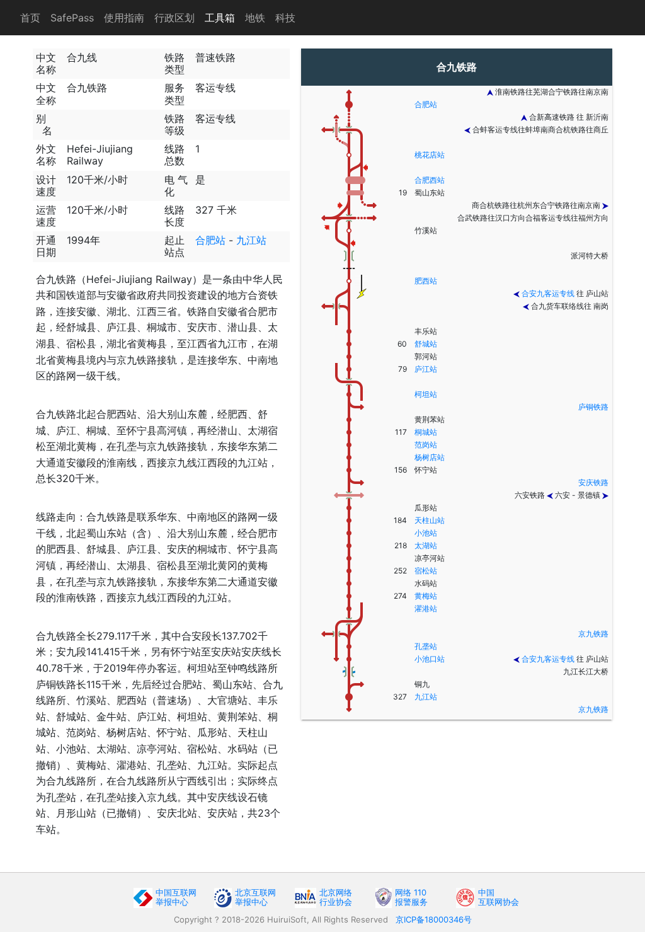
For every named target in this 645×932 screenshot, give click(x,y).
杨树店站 (429, 457)
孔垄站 (425, 646)
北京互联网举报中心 (255, 897)
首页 (30, 17)
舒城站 (425, 343)
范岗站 (425, 444)
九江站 (251, 240)
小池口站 (429, 659)
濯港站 (425, 608)
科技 (285, 17)
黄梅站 (425, 596)
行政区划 (174, 17)
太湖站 (425, 545)
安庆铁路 (593, 482)
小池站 (425, 533)
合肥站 (210, 240)
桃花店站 (429, 154)
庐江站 (425, 369)
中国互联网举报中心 (176, 897)
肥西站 (425, 280)
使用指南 (124, 17)
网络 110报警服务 (411, 897)
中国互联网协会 (498, 897)
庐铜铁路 (593, 406)
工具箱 (220, 17)
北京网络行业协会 (335, 897)
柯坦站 (425, 394)
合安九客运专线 (548, 293)
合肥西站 (429, 180)
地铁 (255, 17)
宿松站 (425, 570)
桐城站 (425, 432)
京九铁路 (593, 633)
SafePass (72, 17)
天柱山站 (429, 520)
